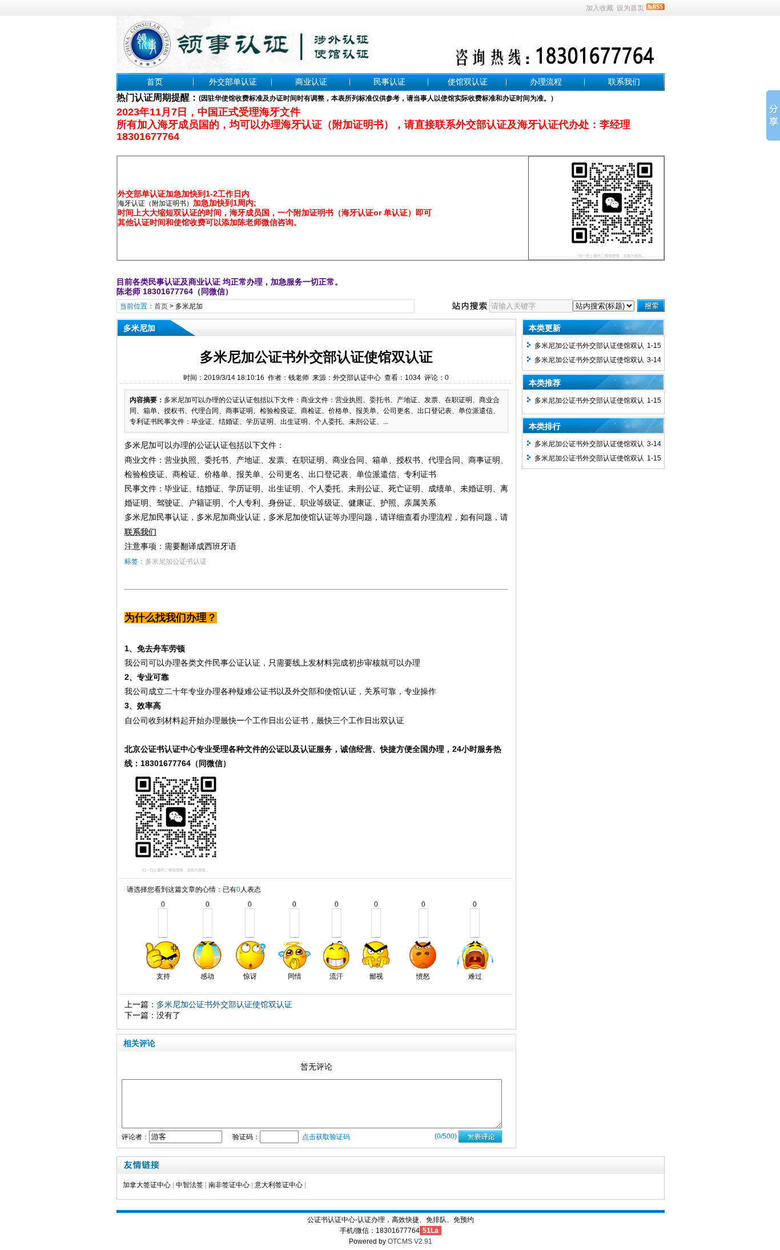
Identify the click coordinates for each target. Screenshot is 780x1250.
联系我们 (624, 81)
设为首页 (630, 8)
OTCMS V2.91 (410, 1241)
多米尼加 (189, 306)
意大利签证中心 (279, 1185)
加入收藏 (599, 8)
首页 (155, 81)
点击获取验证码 (326, 1137)
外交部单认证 (233, 81)
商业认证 (311, 81)
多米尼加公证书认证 (176, 562)
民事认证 (389, 81)
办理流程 (546, 81)
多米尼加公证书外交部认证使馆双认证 (224, 1004)
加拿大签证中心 (147, 1185)
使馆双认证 (468, 81)
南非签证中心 (229, 1185)
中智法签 (189, 1185)
